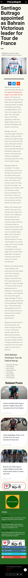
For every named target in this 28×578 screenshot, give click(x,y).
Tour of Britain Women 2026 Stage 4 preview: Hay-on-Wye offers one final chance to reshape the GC (12, 526)
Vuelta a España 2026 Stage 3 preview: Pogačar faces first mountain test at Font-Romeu (13, 405)
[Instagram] (10, 574)
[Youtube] (17, 574)
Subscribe (23, 557)
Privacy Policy (9, 568)
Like (24, 547)
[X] (14, 574)
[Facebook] (7, 574)
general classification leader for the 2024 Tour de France (13, 94)
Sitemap (8, 570)
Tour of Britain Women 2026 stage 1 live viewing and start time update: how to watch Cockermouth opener (13, 534)
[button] (10, 83)
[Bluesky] (21, 574)
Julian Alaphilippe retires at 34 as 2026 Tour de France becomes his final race (13, 437)
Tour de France (16, 55)
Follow (23, 550)
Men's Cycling (7, 55)
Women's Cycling (6, 522)
